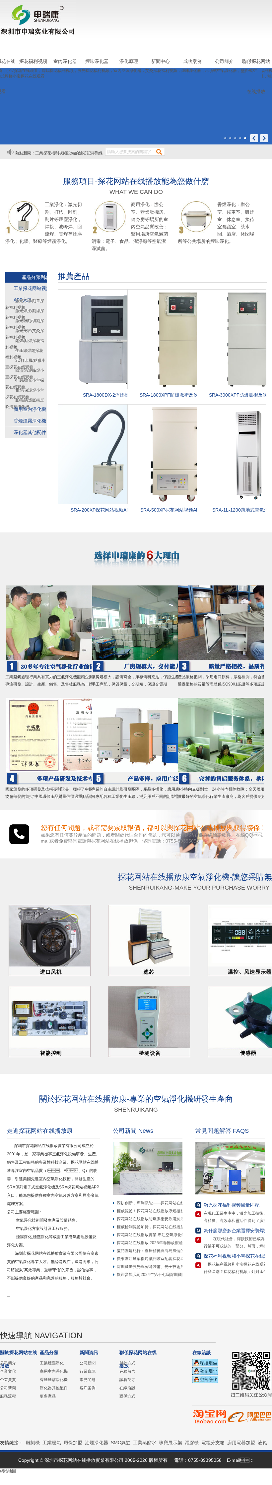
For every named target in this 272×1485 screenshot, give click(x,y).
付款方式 (127, 1363)
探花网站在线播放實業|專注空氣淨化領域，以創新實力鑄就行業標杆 (177, 1235)
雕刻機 (33, 1442)
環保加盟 (73, 1442)
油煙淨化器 (96, 1442)
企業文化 (8, 1371)
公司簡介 (224, 61)
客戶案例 (88, 1388)
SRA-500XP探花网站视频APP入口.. (177, 510)
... (10, 1295)
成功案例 (192, 61)
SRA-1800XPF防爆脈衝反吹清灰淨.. (177, 395)
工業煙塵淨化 (52, 1363)
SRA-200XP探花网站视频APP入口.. (107, 510)
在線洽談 (127, 1388)
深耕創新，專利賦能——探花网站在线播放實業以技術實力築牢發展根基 (180, 1203)
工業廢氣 (51, 1442)
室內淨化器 (65, 61)
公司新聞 (8, 1388)
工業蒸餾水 (144, 1442)
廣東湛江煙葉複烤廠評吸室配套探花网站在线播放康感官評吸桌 (172, 1258)
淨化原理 (128, 61)
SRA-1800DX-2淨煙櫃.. (107, 395)
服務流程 (8, 1396)
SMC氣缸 (120, 1442)
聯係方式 (127, 1396)
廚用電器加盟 (241, 1442)
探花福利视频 (33, 61)
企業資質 (8, 1379)
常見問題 (88, 1379)
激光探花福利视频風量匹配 (231, 1205)
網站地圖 (8, 1471)
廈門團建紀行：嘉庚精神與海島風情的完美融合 (158, 1250)
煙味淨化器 (96, 61)
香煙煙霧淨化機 (30, 420)
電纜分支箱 (213, 1442)
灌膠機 (192, 1442)
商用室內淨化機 (30, 409)
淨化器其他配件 (30, 432)
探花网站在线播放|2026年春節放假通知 (152, 1242)
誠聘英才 (127, 1379)
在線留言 (127, 1371)
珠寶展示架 (170, 1442)
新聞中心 (160, 61)
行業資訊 (88, 1371)
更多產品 (48, 1396)
